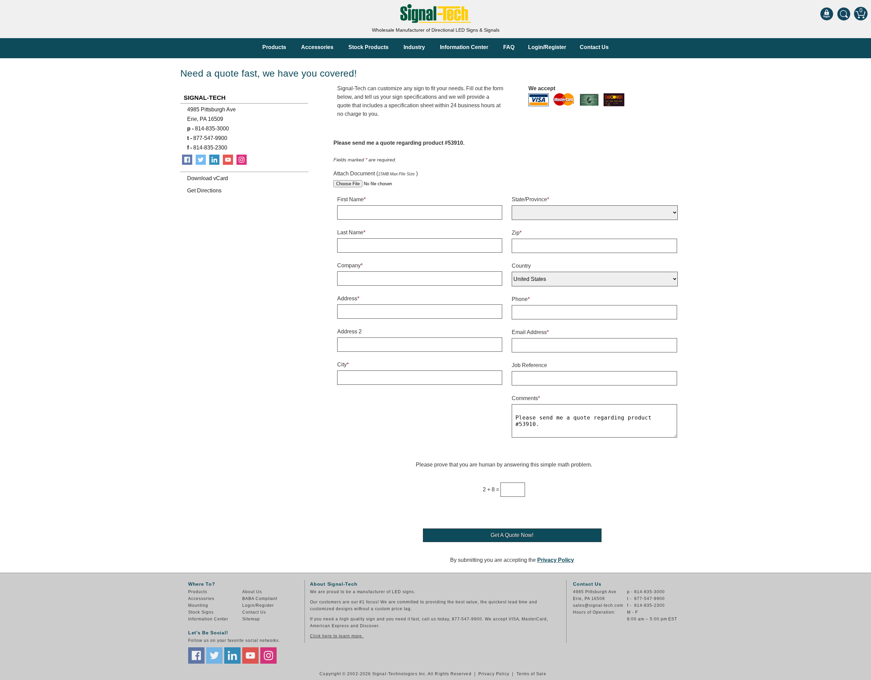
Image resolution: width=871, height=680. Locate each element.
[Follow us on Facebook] (196, 655)
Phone (521, 299)
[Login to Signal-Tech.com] (827, 13)
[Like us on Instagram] (268, 655)
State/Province (530, 199)
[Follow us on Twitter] (214, 655)
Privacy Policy (555, 560)
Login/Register (547, 47)
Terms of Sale (531, 673)
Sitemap (251, 619)
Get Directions (204, 190)
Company (350, 265)
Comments (526, 398)
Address (348, 298)
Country (521, 266)
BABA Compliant (259, 598)
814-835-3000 (208, 128)
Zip (517, 233)
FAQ (508, 47)
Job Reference (529, 365)
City (343, 364)
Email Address (530, 332)
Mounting (198, 605)
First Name (351, 199)
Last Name (351, 232)
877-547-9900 (207, 138)
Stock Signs (201, 612)
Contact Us (594, 47)
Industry (414, 47)
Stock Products (368, 47)
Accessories (317, 47)
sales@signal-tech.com (598, 605)
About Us (252, 591)
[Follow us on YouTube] (250, 655)
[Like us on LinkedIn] (232, 655)
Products (274, 47)
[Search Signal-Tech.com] (844, 13)
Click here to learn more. (336, 636)
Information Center (464, 47)
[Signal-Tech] (435, 13)
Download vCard (207, 178)
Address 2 (349, 331)
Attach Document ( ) (375, 173)
